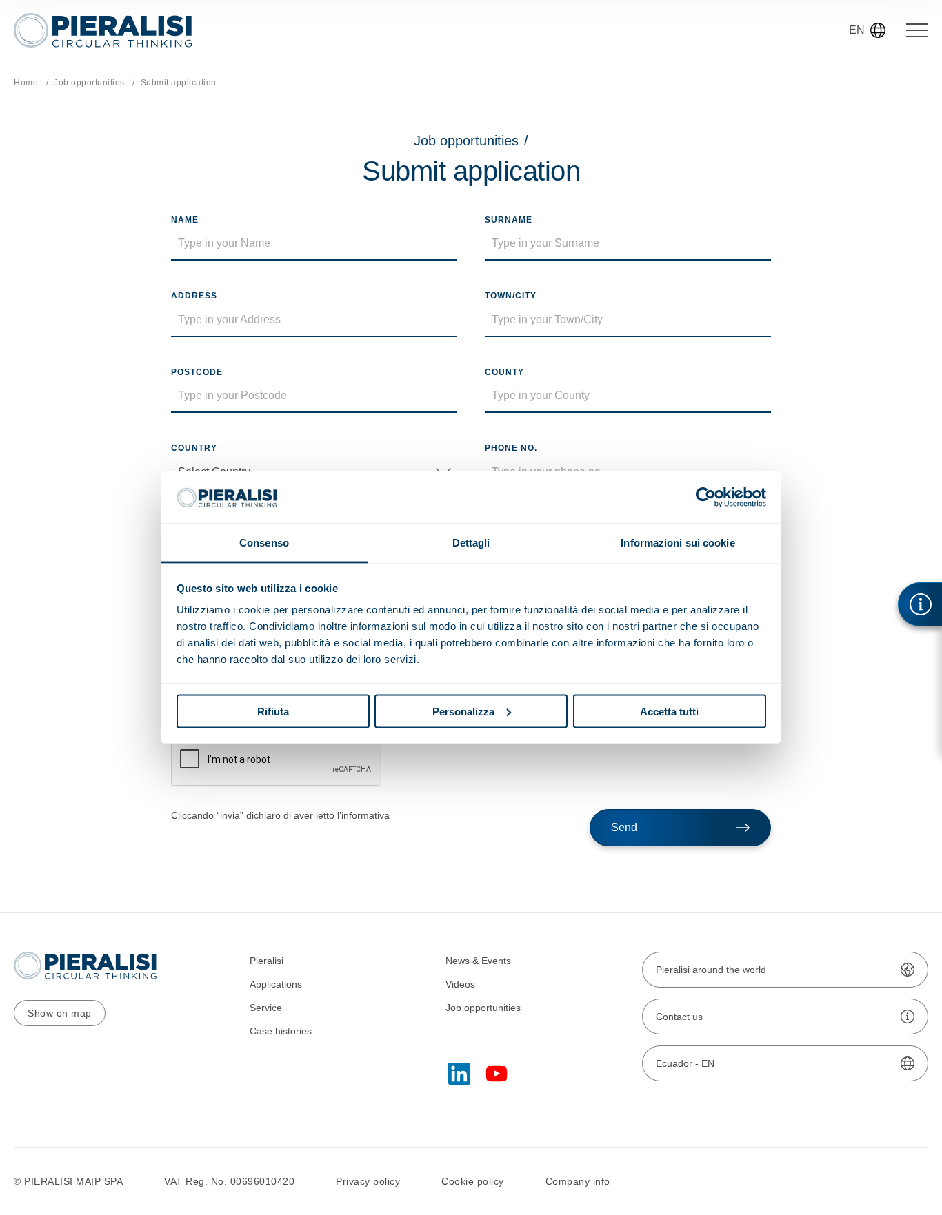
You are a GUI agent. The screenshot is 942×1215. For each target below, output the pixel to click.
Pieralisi (266, 960)
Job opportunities (89, 83)
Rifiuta (273, 711)
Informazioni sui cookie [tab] (677, 543)
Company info (577, 1181)
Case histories (281, 1031)
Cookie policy (472, 1181)
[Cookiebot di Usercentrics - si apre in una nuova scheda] (705, 497)
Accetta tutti (669, 711)
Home (26, 83)
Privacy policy (368, 1181)
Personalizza (463, 711)
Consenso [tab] (264, 543)
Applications (276, 984)
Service (266, 1007)
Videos (460, 984)
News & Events (478, 960)
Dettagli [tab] (471, 543)
